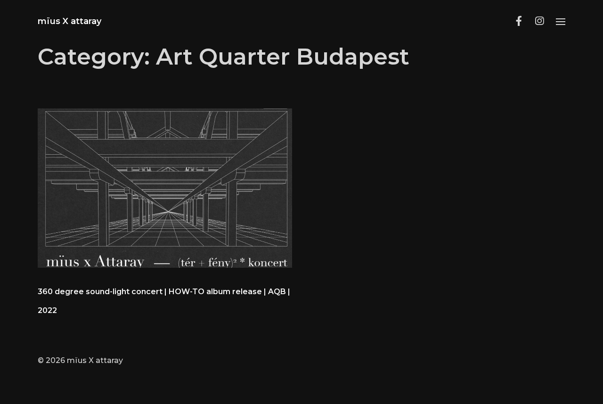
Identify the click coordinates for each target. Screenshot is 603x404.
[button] (560, 21)
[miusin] (539, 21)
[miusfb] (518, 21)
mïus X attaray (69, 21)
